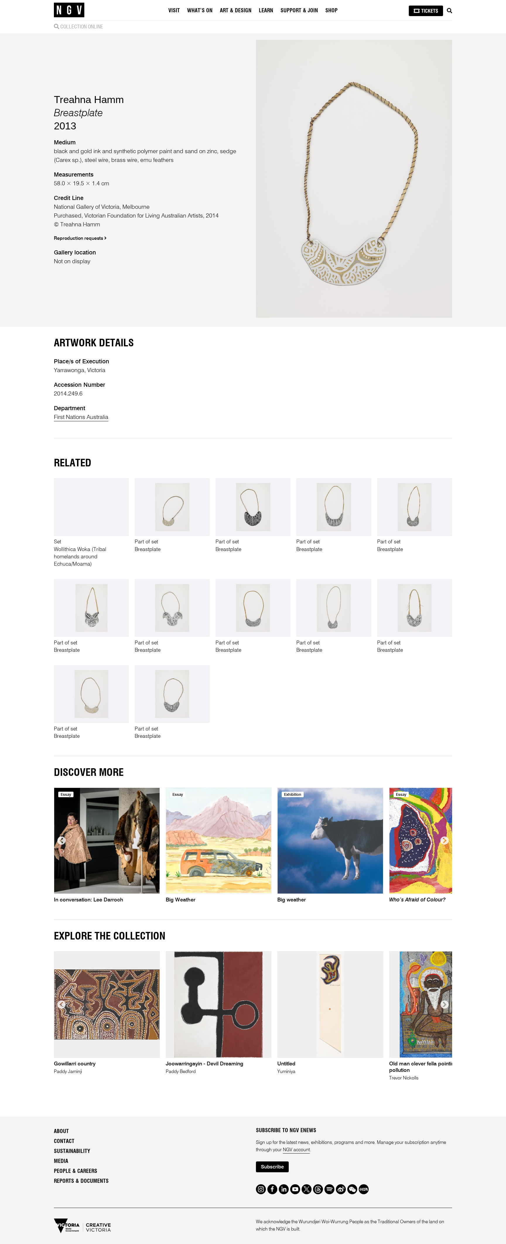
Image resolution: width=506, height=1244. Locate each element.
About (61, 1131)
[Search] (449, 10)
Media (61, 1161)
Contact (64, 1141)
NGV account (296, 1150)
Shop (331, 10)
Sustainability (72, 1151)
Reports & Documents (81, 1181)
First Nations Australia (81, 417)
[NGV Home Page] (69, 10)
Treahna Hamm (89, 99)
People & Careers (75, 1171)
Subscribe (272, 1167)
